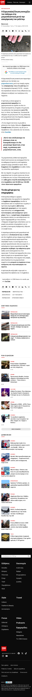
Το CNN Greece (21, 639)
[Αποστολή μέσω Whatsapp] (19, 31)
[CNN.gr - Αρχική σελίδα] (3, 648)
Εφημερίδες (21, 627)
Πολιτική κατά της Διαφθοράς (9, 672)
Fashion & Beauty (8, 605)
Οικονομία (22, 2)
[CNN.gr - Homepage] (2, 2)
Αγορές (19, 578)
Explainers (5, 629)
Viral (3, 589)
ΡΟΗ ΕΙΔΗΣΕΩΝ (7, 355)
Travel (19, 598)
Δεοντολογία (14, 665)
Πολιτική (15, 2)
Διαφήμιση (4, 676)
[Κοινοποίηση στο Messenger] (12, 31)
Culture (4, 602)
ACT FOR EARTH (17, 295)
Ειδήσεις (9, 2)
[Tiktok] (26, 653)
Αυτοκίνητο (6, 609)
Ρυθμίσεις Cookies (6, 669)
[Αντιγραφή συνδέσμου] (25, 31)
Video (18, 618)
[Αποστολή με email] (28, 31)
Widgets (19, 632)
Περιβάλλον (6, 585)
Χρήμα (18, 571)
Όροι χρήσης (4, 665)
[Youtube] (7, 656)
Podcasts (20, 623)
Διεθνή (18, 582)
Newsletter (20, 635)
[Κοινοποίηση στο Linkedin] (22, 31)
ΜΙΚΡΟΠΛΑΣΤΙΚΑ (18, 292)
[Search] (28, 556)
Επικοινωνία (23, 672)
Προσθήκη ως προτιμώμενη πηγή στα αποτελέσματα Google (17, 72)
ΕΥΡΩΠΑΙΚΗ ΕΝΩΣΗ (18, 298)
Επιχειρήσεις (21, 575)
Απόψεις (5, 626)
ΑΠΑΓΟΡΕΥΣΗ (6, 295)
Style (4, 598)
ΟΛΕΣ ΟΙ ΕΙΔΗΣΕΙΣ (16, 429)
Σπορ (3, 578)
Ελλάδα (4, 568)
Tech (3, 582)
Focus (4, 618)
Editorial (4, 622)
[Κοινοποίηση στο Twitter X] (9, 31)
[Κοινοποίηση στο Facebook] (6, 31)
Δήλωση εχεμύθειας (19, 669)
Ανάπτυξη (19, 568)
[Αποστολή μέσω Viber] (16, 31)
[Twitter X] (22, 653)
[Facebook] (19, 653)
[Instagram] (3, 656)
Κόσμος (4, 571)
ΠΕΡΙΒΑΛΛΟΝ (5, 8)
